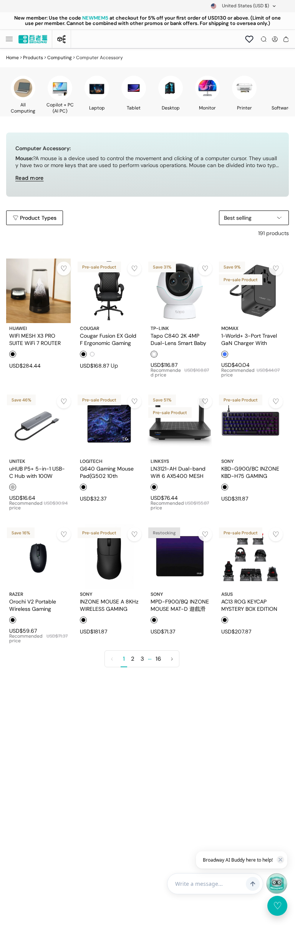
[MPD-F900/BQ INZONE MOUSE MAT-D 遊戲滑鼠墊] (180, 556)
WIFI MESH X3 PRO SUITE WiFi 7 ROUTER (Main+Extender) (35, 339)
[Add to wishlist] (64, 268)
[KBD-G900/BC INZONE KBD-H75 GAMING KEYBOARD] (250, 423)
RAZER (16, 594)
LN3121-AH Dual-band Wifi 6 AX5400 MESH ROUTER (178, 472)
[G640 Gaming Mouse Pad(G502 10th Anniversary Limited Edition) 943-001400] (109, 423)
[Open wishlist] (249, 39)
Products (33, 58)
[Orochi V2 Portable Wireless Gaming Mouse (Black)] (38, 556)
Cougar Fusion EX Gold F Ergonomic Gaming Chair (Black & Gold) (108, 339)
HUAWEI (18, 328)
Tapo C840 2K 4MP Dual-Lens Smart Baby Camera (178, 339)
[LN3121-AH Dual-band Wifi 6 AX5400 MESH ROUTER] (180, 423)
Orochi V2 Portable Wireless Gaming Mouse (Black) (32, 605)
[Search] (263, 39)
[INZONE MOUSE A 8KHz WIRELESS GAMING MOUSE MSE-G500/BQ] (109, 556)
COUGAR (89, 328)
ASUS (227, 594)
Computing (59, 58)
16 (158, 659)
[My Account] (275, 39)
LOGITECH (91, 461)
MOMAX (230, 328)
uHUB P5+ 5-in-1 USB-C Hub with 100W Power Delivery (37, 472)
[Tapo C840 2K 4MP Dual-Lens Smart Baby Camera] (180, 291)
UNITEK (17, 461)
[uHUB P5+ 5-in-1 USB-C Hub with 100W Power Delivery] (38, 423)
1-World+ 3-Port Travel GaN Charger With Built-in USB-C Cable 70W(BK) (249, 339)
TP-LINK (160, 328)
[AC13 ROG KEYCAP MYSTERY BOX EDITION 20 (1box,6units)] (250, 556)
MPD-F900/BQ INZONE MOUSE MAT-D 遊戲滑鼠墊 (180, 605)
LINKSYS (160, 461)
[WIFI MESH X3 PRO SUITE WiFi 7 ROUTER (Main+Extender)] (38, 291)
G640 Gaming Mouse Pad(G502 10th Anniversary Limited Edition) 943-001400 (107, 472)
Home (12, 58)
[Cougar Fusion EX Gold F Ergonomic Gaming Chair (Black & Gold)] (109, 291)
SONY (227, 461)
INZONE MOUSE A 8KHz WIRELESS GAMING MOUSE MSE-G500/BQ (109, 605)
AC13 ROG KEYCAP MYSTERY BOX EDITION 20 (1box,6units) (249, 605)
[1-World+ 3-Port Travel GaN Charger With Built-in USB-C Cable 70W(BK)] (250, 291)
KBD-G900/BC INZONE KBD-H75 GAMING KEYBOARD (250, 472)
